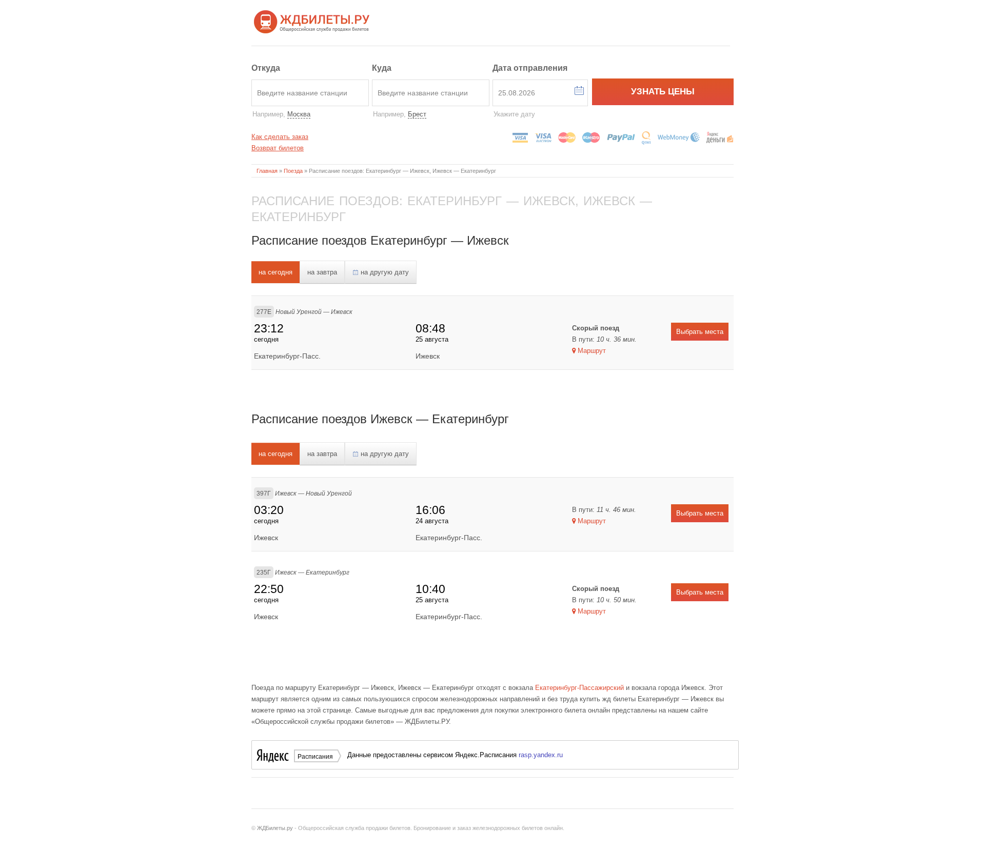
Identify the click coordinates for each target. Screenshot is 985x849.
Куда (381, 68)
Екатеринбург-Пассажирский (579, 688)
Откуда (265, 68)
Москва (298, 114)
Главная (267, 171)
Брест (417, 114)
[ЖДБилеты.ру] (311, 21)
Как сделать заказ (279, 137)
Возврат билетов (277, 148)
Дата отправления (530, 68)
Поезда (293, 171)
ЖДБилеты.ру (275, 828)
